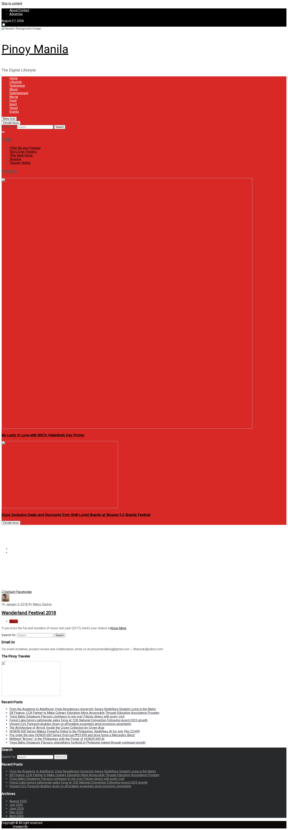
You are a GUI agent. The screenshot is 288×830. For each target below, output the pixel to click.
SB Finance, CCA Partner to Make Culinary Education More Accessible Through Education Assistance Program (84, 713)
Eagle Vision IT (39, 826)
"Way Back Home (21, 155)
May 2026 (16, 812)
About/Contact (19, 10)
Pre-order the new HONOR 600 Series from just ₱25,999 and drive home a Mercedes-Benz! (72, 735)
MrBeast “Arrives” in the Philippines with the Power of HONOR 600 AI (56, 739)
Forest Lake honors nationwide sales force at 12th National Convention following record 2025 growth (78, 720)
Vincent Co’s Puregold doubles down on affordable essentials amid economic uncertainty (70, 724)
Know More (118, 628)
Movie (13, 97)
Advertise (16, 14)
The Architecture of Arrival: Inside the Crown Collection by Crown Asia (56, 728)
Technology (17, 86)
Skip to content (12, 3)
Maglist (7, 826)
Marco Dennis (42, 604)
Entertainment (18, 93)
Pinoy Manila (35, 49)
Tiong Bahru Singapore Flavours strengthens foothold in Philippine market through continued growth (77, 742)
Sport (13, 104)
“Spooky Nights (20, 163)
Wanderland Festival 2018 (29, 613)
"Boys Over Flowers (23, 152)
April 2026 (16, 816)
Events (14, 112)
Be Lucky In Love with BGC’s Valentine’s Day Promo (43, 435)
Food (12, 100)
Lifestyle (15, 82)
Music (13, 89)
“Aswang (15, 159)
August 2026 (18, 801)
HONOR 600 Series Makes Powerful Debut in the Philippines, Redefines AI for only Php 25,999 (74, 731)
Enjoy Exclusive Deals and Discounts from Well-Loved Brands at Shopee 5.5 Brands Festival (76, 515)
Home (13, 78)
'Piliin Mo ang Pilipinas (25, 148)
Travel (13, 108)
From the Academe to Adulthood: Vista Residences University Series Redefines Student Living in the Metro (82, 709)
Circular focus (11, 122)
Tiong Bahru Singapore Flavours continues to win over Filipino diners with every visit (66, 716)
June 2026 (16, 808)
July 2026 (16, 805)
